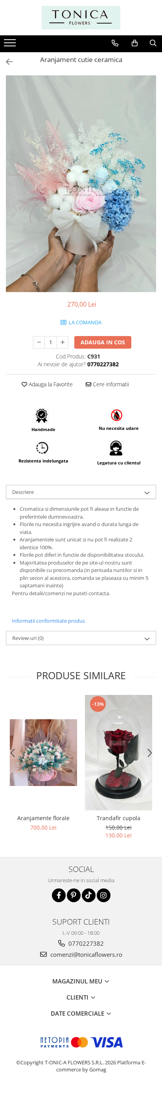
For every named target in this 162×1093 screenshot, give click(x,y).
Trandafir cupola (118, 818)
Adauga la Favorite (50, 384)
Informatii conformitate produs (48, 620)
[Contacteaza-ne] (115, 43)
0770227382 (85, 943)
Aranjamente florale (43, 818)
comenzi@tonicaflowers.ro (85, 954)
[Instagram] (103, 895)
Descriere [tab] (23, 491)
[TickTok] (89, 895)
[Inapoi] (6, 62)
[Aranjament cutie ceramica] (81, 183)
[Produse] (11, 45)
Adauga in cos (103, 342)
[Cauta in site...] (153, 43)
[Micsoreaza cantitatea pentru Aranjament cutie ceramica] (39, 342)
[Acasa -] (81, 17)
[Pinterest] (74, 895)
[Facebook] (59, 895)
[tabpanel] (81, 183)
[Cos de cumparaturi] (134, 43)
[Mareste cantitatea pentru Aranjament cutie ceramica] (62, 342)
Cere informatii (110, 384)
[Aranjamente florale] (43, 752)
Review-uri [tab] (28, 638)
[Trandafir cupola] (118, 752)
